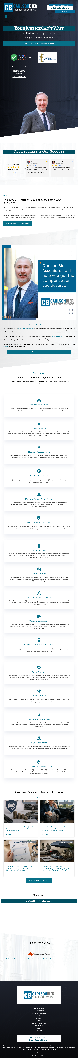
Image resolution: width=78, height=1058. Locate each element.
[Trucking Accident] (39, 616)
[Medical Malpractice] (39, 447)
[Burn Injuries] (39, 424)
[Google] (66, 12)
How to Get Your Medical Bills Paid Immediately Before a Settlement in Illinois (19, 868)
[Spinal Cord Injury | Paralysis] (39, 762)
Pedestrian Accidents (39, 719)
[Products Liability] (39, 471)
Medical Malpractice (39, 452)
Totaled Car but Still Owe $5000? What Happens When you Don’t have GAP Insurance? (21, 829)
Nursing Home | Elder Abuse (39, 499)
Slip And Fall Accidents (39, 522)
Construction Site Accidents (39, 644)
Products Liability (39, 475)
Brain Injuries (39, 672)
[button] (6, 16)
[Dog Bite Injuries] (39, 691)
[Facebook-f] (62, 12)
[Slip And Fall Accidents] (39, 518)
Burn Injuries (39, 428)
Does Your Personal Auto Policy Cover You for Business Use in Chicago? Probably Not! (56, 829)
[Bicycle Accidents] (39, 400)
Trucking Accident (39, 621)
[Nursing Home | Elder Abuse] (39, 494)
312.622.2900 (60, 7)
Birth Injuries (39, 550)
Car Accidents (39, 574)
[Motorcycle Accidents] (39, 593)
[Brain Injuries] (39, 667)
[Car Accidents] (39, 569)
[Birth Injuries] (39, 546)
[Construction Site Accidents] (39, 640)
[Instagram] (68, 12)
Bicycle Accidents (39, 405)
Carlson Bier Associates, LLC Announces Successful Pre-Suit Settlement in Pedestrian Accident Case (28, 958)
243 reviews (16, 169)
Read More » (9, 834)
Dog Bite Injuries (39, 695)
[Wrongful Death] (39, 738)
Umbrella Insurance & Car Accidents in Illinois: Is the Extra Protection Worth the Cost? (56, 868)
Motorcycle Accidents (39, 597)
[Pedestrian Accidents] (39, 715)
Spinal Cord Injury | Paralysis (39, 766)
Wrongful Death (39, 743)
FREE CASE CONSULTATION (38, 1038)
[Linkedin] (64, 12)
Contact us (5, 346)
